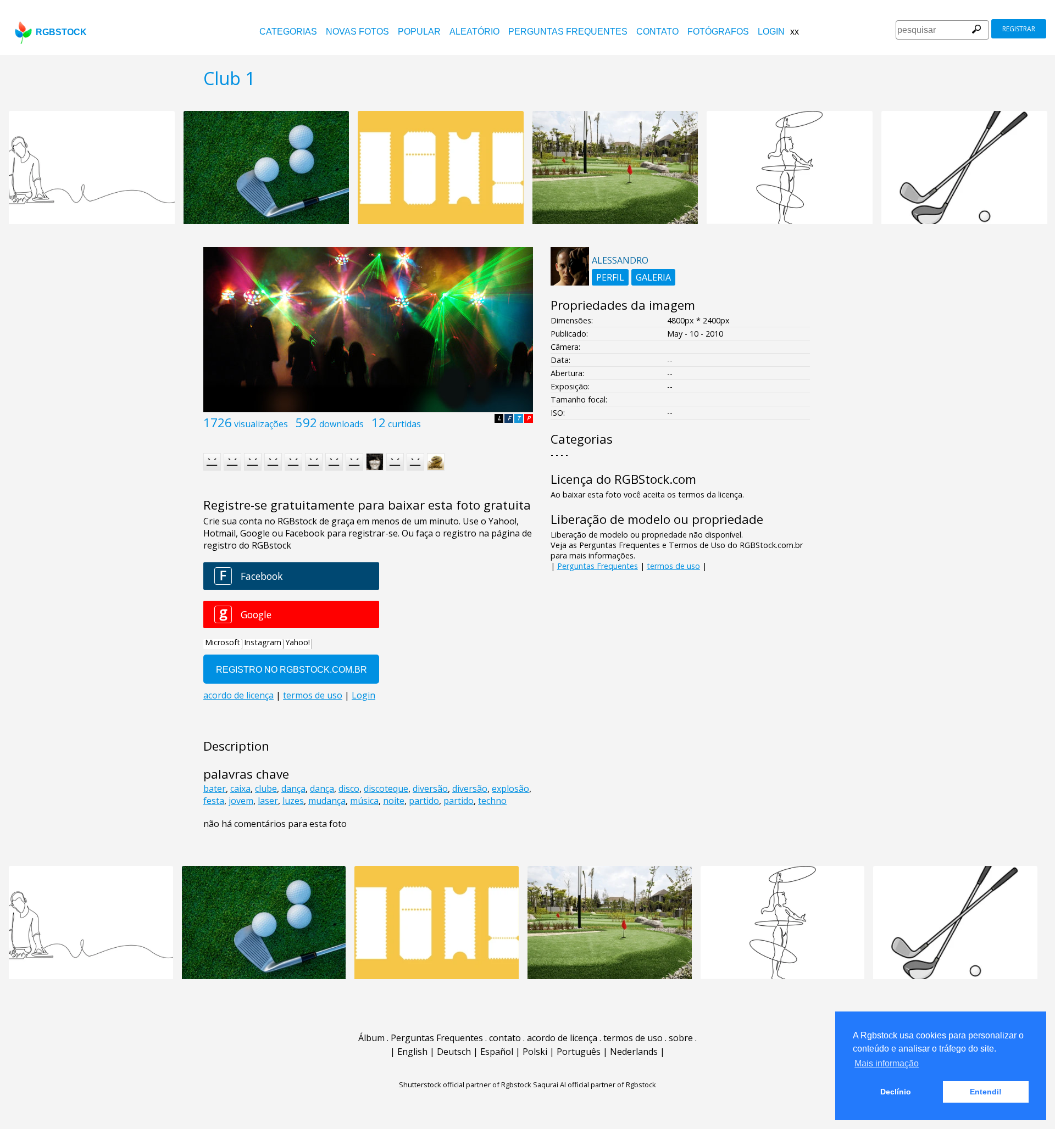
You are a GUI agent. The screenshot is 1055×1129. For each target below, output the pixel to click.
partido (424, 801)
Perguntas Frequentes (568, 31)
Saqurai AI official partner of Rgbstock (594, 1084)
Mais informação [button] (886, 1063)
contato (657, 31)
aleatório (474, 31)
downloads (341, 424)
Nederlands (634, 1052)
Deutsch (454, 1052)
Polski (535, 1052)
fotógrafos (718, 31)
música (364, 801)
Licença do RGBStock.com (623, 479)
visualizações (261, 424)
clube (266, 789)
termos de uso (673, 566)
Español (496, 1052)
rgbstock (61, 32)
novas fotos (357, 31)
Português (579, 1052)
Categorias (288, 31)
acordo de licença (562, 1038)
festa (213, 801)
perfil (610, 277)
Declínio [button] (895, 1091)
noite (393, 801)
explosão (510, 789)
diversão (430, 789)
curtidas (404, 424)
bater (214, 789)
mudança (327, 801)
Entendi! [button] (986, 1091)
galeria (653, 277)
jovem (241, 801)
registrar (1018, 28)
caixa (240, 789)
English (412, 1052)
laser (268, 801)
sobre (681, 1038)
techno (492, 801)
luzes (293, 801)
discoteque (386, 789)
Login (771, 31)
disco (348, 789)
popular (419, 31)
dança (293, 789)
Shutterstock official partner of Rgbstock (465, 1084)
